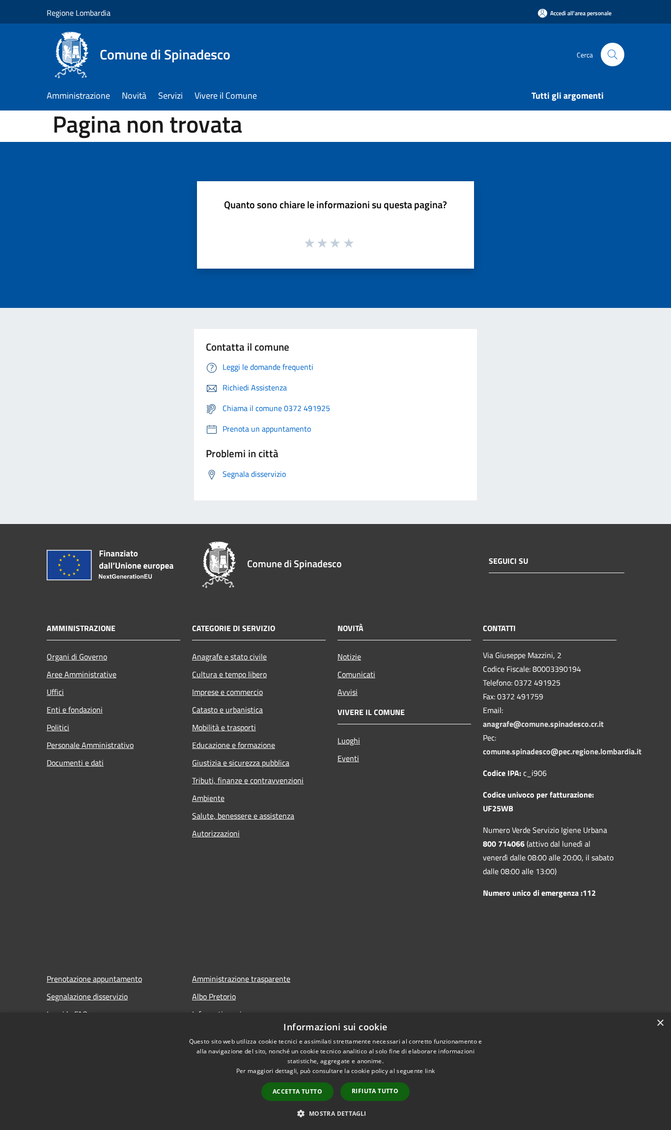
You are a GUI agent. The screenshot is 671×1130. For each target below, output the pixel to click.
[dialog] (335, 1071)
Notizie (349, 656)
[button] (335, 1113)
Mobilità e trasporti (224, 727)
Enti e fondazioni (75, 710)
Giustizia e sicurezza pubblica (240, 763)
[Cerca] (612, 54)
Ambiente (208, 798)
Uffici (55, 692)
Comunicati (356, 674)
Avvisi (347, 692)
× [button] (660, 1023)
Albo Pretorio (214, 996)
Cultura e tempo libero (229, 674)
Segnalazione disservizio (87, 996)
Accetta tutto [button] (297, 1091)
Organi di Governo (77, 656)
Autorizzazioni (216, 833)
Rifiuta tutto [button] (375, 1091)
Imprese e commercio (227, 692)
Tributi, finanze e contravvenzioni (248, 780)
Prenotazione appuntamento (94, 979)
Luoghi (348, 740)
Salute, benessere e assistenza (243, 816)
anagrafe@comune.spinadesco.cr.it (543, 724)
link (430, 1071)
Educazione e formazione (233, 745)
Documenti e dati (75, 763)
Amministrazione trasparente (241, 979)
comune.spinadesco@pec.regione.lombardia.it (562, 751)
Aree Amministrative (81, 674)
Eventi (348, 758)
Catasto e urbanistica (227, 710)
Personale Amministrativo (90, 745)
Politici (58, 727)
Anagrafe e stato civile (229, 656)
